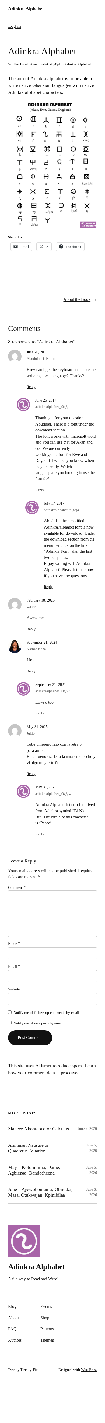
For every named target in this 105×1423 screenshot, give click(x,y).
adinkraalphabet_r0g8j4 (42, 64)
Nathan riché (36, 649)
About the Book (76, 299)
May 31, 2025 (37, 727)
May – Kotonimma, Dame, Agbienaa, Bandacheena (34, 1170)
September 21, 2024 (42, 642)
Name (14, 944)
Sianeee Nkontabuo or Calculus (38, 1128)
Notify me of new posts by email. (38, 1023)
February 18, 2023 (40, 600)
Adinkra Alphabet (26, 8)
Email (14, 967)
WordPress (89, 1370)
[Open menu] (93, 9)
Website (14, 989)
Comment (17, 888)
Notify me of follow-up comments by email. (46, 1013)
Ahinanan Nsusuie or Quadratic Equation (28, 1147)
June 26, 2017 (37, 352)
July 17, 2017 (54, 503)
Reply (31, 387)
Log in (14, 26)
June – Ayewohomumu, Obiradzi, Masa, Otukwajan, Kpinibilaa (40, 1192)
